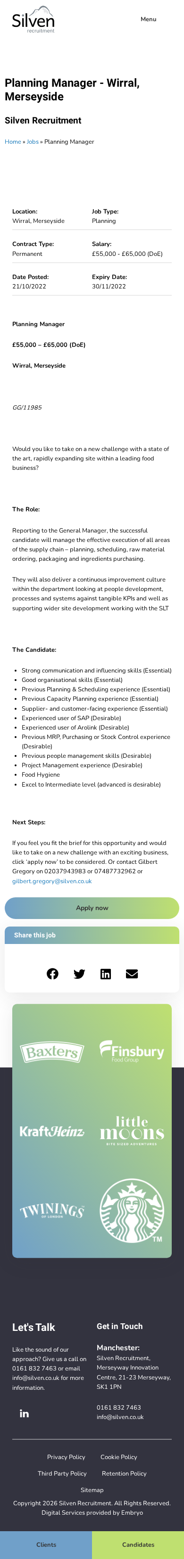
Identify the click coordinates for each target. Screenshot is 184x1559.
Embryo (132, 1513)
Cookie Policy (118, 1457)
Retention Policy (124, 1473)
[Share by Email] (131, 974)
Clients (46, 1545)
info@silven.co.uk (35, 1378)
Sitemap (92, 1490)
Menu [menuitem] (149, 19)
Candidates (138, 1545)
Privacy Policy (66, 1457)
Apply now (92, 907)
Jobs (33, 142)
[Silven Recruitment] (33, 19)
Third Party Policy (62, 1473)
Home (13, 142)
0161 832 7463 (34, 1368)
